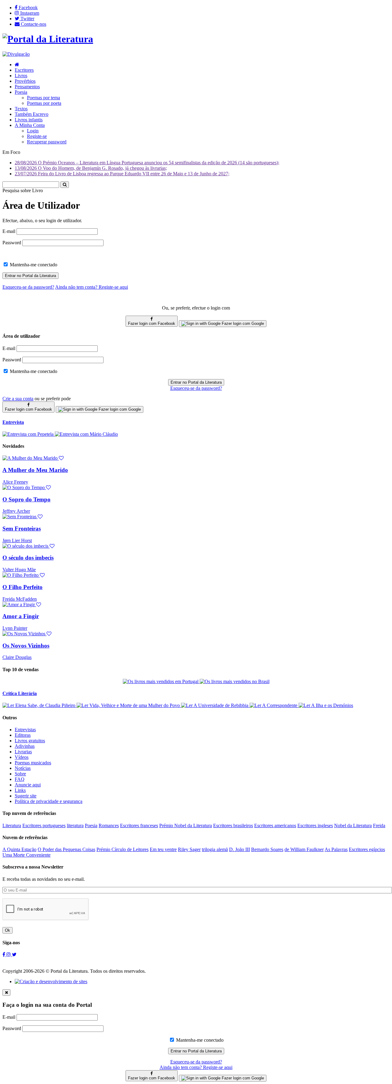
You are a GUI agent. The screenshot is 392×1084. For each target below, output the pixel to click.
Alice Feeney (15, 482)
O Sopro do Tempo (26, 499)
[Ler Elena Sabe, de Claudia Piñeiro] (39, 705)
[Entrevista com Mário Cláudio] (86, 434)
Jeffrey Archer (16, 511)
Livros (21, 75)
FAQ (19, 779)
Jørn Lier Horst (17, 540)
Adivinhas (25, 746)
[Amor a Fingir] (21, 604)
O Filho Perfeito (22, 587)
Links (20, 790)
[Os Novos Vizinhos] (26, 633)
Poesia (21, 92)
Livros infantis (29, 119)
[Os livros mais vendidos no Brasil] (235, 681)
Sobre (20, 773)
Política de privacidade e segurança (48, 801)
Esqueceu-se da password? (196, 388)
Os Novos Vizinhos (25, 645)
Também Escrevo (31, 114)
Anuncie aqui (28, 784)
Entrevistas (25, 729)
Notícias (23, 768)
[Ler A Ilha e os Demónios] (326, 705)
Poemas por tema (43, 97)
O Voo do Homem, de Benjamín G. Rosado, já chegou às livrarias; (91, 168)
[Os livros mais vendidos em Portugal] (161, 681)
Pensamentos (27, 86)
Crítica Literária (19, 693)
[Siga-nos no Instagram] (9, 954)
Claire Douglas (17, 657)
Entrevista (13, 422)
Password (11, 242)
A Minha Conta (30, 125)
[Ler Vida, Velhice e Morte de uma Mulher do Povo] (129, 705)
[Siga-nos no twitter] (14, 954)
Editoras (23, 735)
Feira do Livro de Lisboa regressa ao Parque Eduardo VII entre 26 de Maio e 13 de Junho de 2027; (122, 173)
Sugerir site (25, 795)
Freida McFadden (19, 599)
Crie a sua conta (17, 398)
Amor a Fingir (20, 616)
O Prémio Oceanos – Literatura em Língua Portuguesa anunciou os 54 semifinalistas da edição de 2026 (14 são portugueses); (147, 162)
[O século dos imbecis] (28, 546)
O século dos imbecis (28, 557)
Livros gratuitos (30, 740)
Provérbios (25, 81)
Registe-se (37, 136)
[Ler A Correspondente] (274, 705)
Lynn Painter (14, 628)
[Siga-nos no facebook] (4, 954)
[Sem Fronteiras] (22, 516)
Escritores (24, 70)
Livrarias (23, 751)
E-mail (8, 231)
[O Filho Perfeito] (23, 575)
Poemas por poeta (44, 103)
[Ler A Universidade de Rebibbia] (215, 705)
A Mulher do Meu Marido (35, 470)
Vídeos (21, 757)
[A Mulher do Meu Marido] (33, 458)
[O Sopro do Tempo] (26, 487)
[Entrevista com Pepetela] (28, 434)
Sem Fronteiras (21, 528)
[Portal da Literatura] (47, 38)
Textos (21, 108)
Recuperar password (46, 141)
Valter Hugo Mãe (19, 569)
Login (33, 130)
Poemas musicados (33, 762)
